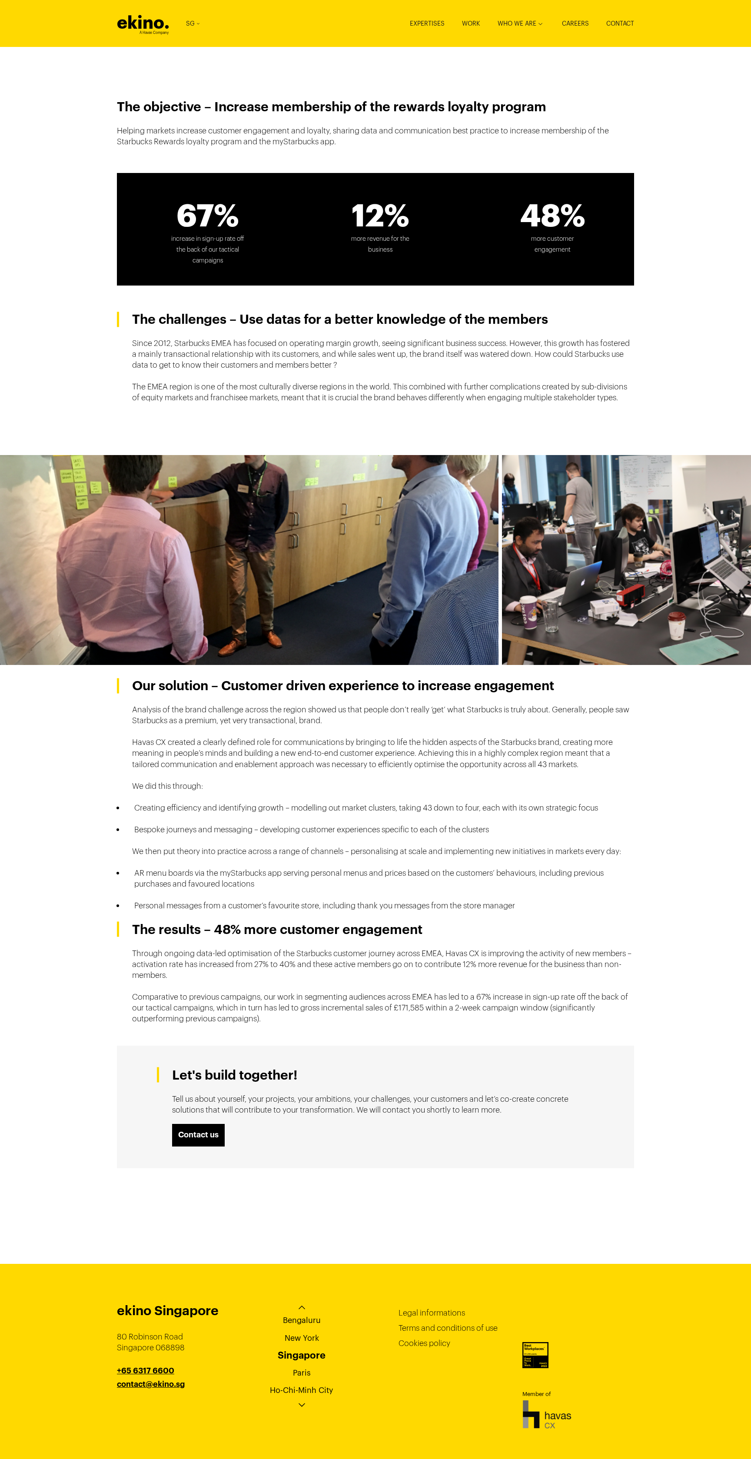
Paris (302, 1372)
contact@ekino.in (150, 1406)
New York (302, 1338)
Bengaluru (302, 1320)
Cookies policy (424, 1343)
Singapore (302, 1355)
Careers (575, 23)
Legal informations (432, 1312)
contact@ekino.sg (151, 1384)
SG (190, 23)
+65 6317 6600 (145, 1370)
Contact (620, 23)
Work (471, 23)
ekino (143, 22)
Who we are (517, 23)
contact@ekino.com (155, 1395)
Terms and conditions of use (448, 1328)
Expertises (427, 23)
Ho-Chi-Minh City (301, 1390)
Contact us (198, 1134)
